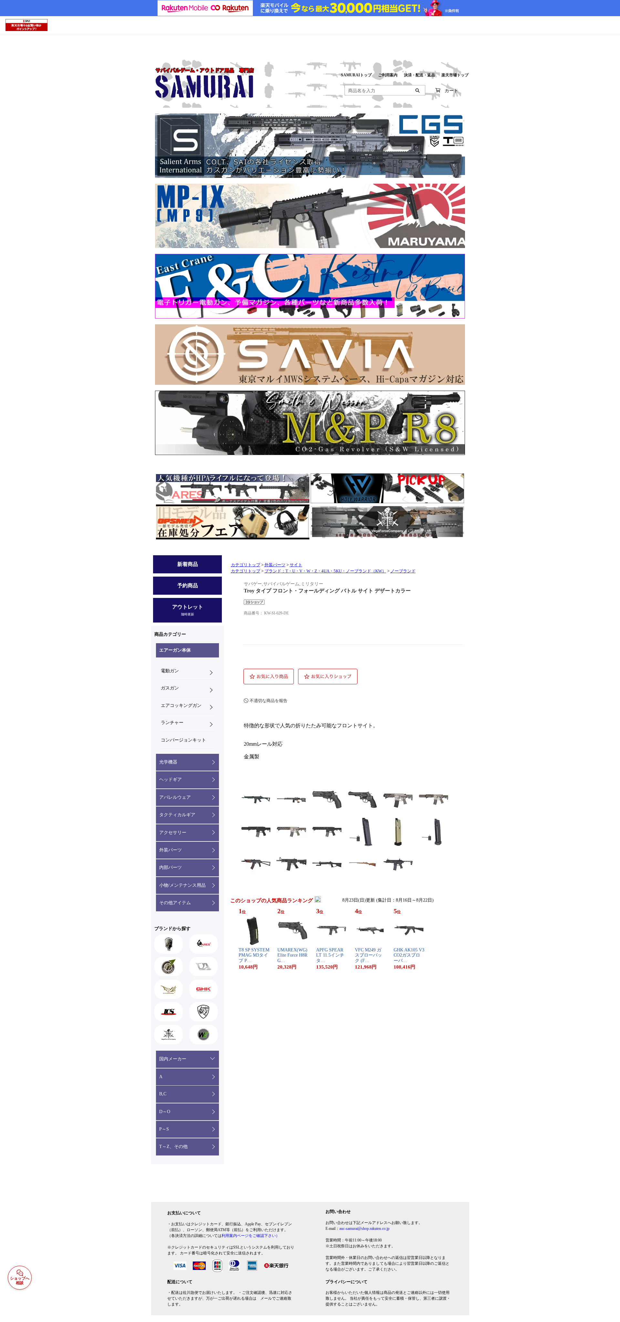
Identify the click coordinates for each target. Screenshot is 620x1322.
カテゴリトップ (245, 565)
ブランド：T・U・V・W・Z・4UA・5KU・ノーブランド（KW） (325, 571)
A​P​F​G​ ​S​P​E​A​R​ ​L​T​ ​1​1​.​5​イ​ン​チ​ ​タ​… (331, 955)
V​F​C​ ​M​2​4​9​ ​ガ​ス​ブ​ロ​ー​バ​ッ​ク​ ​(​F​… (368, 955)
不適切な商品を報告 (268, 700)
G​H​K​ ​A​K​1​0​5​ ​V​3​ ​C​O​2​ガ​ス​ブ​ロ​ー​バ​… (409, 955)
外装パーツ (274, 565)
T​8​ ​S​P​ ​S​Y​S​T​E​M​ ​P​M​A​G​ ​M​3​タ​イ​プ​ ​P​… (254, 955)
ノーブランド (403, 571)
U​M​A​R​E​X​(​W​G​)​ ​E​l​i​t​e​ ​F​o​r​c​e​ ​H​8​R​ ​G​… (292, 955)
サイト (296, 565)
